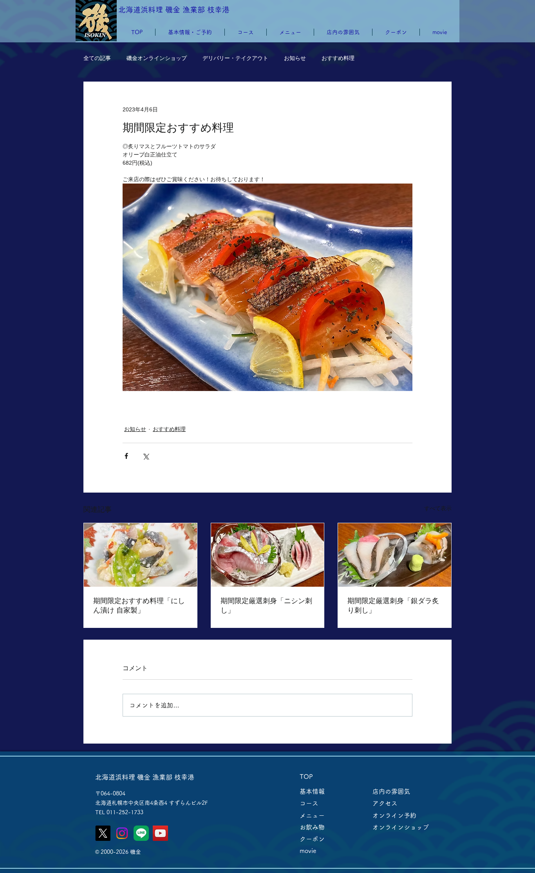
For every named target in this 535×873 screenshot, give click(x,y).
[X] (102, 833)
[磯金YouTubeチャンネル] (160, 833)
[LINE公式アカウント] (141, 833)
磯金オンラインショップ (157, 58)
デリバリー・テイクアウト (235, 58)
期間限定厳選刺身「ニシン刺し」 (266, 605)
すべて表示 (438, 508)
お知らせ (295, 58)
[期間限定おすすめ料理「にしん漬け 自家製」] (140, 555)
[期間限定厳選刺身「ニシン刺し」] (267, 555)
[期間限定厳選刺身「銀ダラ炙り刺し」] (394, 555)
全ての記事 (97, 58)
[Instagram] (122, 833)
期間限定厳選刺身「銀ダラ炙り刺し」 (393, 605)
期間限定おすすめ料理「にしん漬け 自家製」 (139, 605)
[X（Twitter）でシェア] (145, 456)
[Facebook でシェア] (126, 456)
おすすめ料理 (338, 58)
